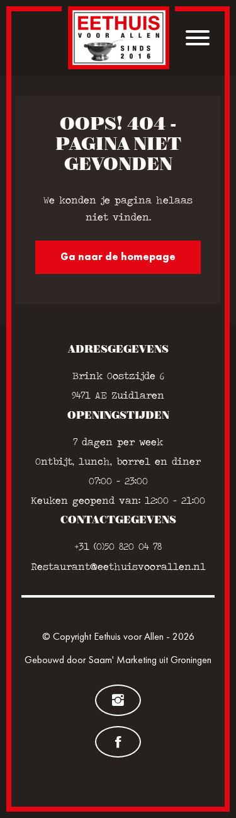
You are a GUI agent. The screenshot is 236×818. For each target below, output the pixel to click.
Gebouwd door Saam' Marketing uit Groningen (118, 659)
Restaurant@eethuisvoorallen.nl (118, 566)
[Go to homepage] (118, 37)
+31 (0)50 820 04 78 (118, 546)
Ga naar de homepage (118, 256)
